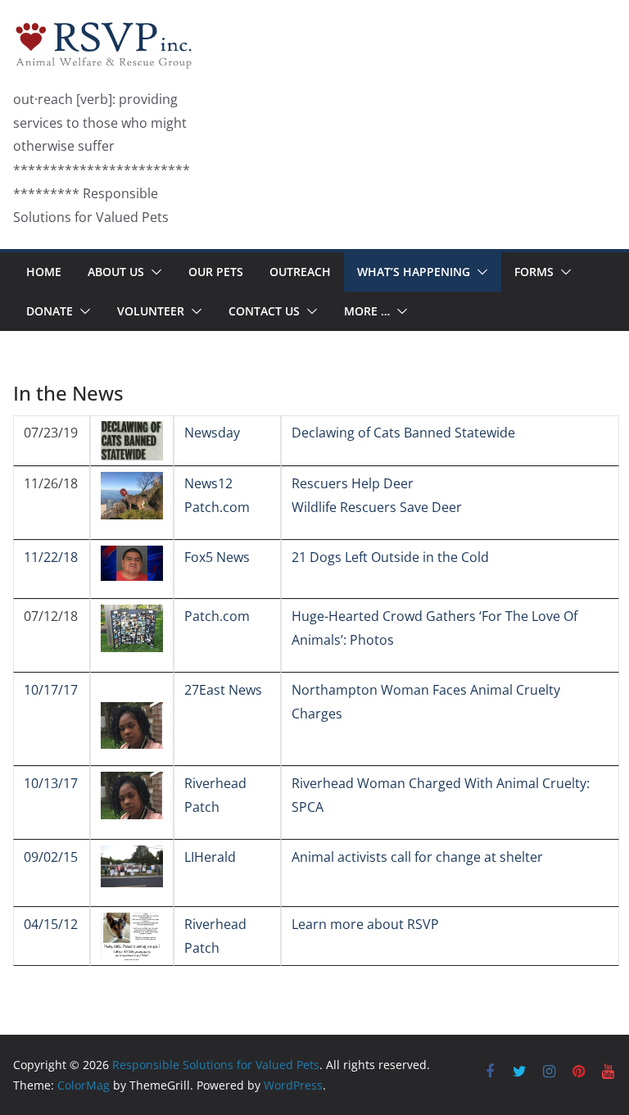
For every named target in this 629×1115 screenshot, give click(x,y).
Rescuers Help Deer (353, 483)
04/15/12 (51, 924)
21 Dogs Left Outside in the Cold (390, 557)
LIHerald (210, 857)
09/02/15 (51, 857)
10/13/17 (51, 783)
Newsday (212, 433)
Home (43, 271)
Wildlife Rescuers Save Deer (377, 507)
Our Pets (215, 271)
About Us (116, 271)
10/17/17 (51, 690)
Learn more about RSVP (365, 924)
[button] (153, 272)
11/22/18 (51, 557)
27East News (223, 690)
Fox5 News (217, 557)
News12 (208, 483)
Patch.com (217, 507)
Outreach (300, 271)
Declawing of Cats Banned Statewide (403, 433)
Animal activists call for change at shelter (417, 857)
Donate (49, 311)
